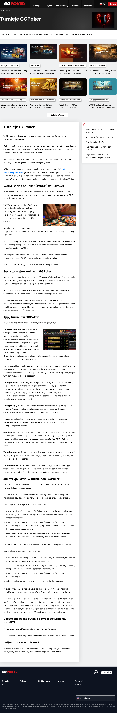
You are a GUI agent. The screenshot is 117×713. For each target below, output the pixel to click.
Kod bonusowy (44, 681)
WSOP (4, 684)
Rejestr (23, 681)
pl (104, 4)
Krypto (78, 684)
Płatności (79, 681)
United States (86, 698)
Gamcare (112, 706)
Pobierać (60, 681)
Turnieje (5, 681)
